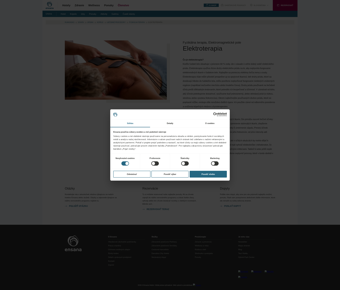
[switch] (155, 163)
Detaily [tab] (170, 123)
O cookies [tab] (210, 123)
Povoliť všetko (208, 174)
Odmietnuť (132, 174)
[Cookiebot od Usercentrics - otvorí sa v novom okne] (215, 114)
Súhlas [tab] (130, 123)
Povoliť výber (170, 174)
